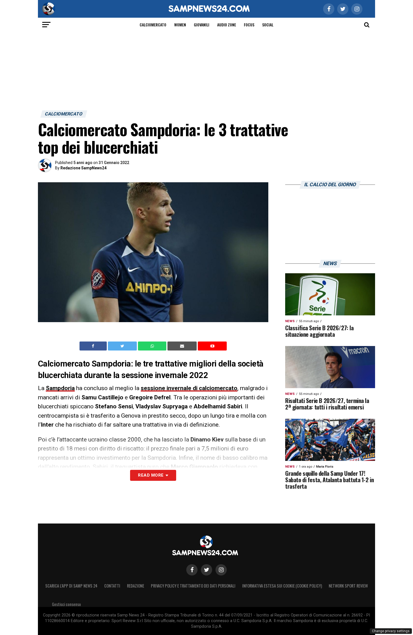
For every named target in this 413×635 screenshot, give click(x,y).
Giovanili (201, 25)
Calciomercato (153, 25)
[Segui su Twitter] (206, 569)
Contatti (112, 586)
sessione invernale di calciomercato (189, 388)
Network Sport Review (348, 586)
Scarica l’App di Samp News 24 (71, 586)
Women (180, 25)
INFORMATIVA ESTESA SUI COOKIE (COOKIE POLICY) (282, 586)
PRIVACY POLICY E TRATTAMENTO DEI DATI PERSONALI (193, 586)
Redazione (135, 586)
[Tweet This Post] (123, 346)
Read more (151, 475)
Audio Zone (226, 25)
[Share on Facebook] (94, 346)
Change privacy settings (391, 631)
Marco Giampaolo (194, 466)
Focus (249, 25)
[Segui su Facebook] (192, 569)
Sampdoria (60, 388)
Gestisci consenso (66, 604)
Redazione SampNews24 (83, 168)
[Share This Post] (153, 346)
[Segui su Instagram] (221, 569)
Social (267, 25)
